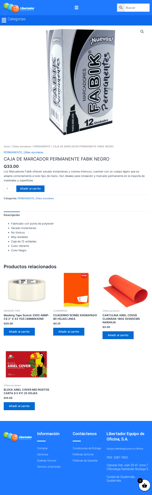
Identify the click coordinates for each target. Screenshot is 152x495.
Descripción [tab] (12, 215)
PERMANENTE (41, 146)
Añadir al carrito (30, 188)
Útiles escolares (21, 146)
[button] (76, 7)
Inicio (7, 146)
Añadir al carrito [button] (19, 331)
